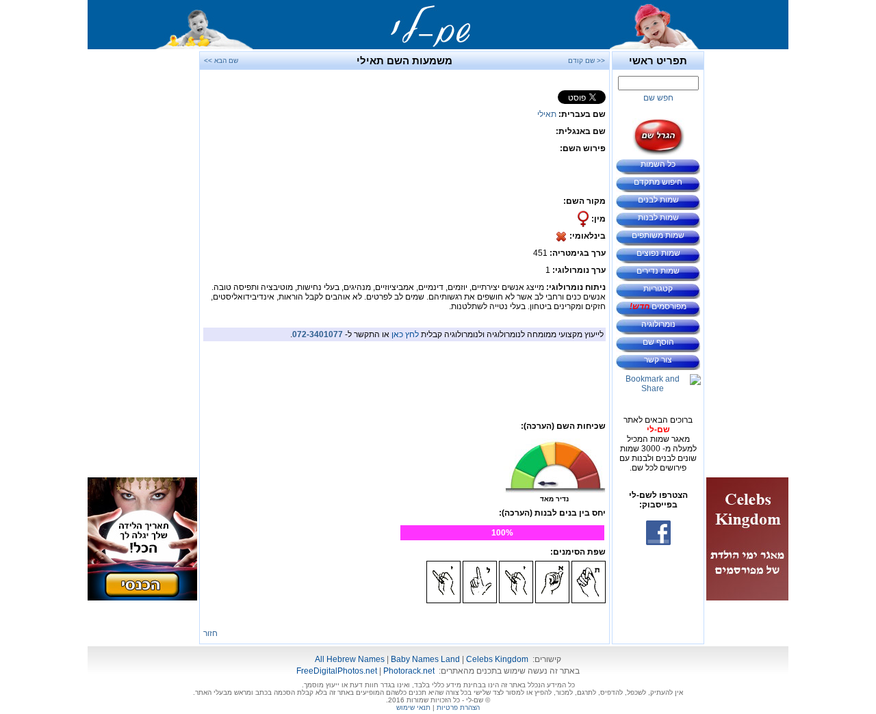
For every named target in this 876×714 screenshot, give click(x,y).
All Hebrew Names (350, 659)
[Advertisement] (747, 256)
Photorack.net (409, 671)
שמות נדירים (658, 271)
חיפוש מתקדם (658, 182)
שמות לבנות (658, 217)
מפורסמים (658, 306)
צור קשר (658, 360)
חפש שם (658, 98)
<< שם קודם (586, 60)
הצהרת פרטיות (458, 707)
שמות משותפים (658, 235)
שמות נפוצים (658, 253)
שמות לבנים (658, 199)
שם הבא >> (221, 60)
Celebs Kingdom (497, 659)
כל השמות (658, 164)
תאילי (546, 114)
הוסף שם (658, 342)
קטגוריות (658, 288)
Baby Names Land (425, 659)
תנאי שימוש (413, 707)
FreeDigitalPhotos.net (336, 671)
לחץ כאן (405, 334)
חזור (210, 633)
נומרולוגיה (658, 324)
